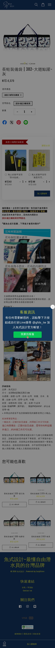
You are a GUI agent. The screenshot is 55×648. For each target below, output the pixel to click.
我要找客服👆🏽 (27, 335)
